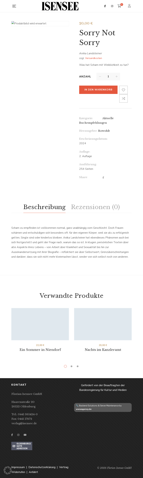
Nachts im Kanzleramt (103, 350)
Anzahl (85, 76)
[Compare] (123, 98)
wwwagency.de (84, 409)
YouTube (25, 435)
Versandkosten (93, 58)
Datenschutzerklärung (41, 467)
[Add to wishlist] (123, 90)
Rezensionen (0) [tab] (95, 207)
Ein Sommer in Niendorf (40, 350)
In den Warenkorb (98, 89)
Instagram (112, 6)
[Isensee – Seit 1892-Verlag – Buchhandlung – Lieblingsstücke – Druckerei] (60, 6)
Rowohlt (104, 130)
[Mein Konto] (130, 6)
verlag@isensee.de (24, 423)
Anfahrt (33, 472)
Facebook (105, 6)
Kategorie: (86, 118)
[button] (7, 470)
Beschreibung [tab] (44, 207)
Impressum (18, 467)
